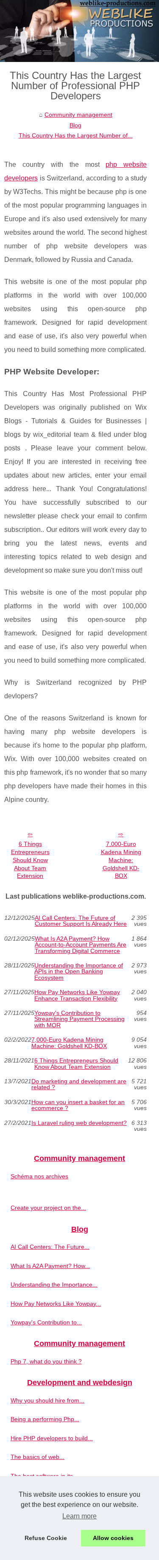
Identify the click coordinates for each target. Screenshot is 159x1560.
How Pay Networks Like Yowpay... (56, 1303)
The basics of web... (37, 1456)
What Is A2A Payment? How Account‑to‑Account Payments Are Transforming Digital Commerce (80, 945)
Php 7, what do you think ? (46, 1361)
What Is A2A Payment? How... (50, 1265)
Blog (75, 125)
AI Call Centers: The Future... (50, 1246)
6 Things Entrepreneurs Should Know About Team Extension (30, 859)
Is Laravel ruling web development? (79, 1123)
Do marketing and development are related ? (78, 1084)
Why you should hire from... (47, 1400)
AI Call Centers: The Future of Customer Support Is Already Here (81, 921)
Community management (78, 114)
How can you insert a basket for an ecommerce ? (78, 1105)
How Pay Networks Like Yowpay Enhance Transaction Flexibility (77, 995)
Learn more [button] (79, 1516)
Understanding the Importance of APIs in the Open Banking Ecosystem (78, 971)
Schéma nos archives (39, 1176)
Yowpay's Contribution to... (46, 1322)
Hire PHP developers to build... (52, 1438)
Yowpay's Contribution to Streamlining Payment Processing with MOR (79, 1019)
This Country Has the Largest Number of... (76, 135)
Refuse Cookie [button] (46, 1538)
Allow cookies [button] (113, 1538)
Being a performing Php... (45, 1419)
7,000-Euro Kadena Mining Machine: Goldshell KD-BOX (121, 859)
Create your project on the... (48, 1207)
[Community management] (79, 31)
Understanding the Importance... (54, 1284)
